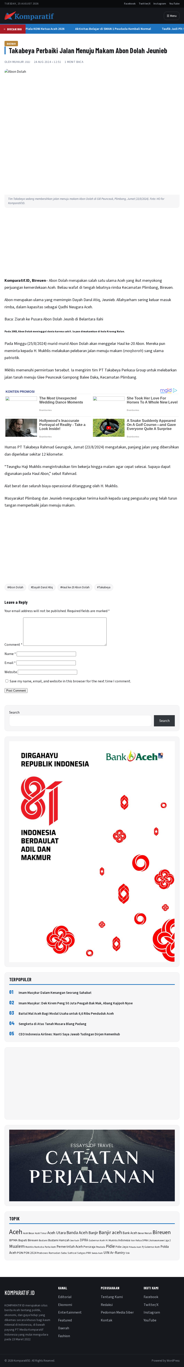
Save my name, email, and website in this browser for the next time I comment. (70, 681)
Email (10, 662)
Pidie (110, 1247)
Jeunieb (55, 498)
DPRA (84, 1240)
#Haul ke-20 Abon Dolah (75, 587)
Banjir (93, 1233)
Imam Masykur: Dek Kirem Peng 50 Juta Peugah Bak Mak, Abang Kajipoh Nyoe (76, 1003)
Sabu (64, 1253)
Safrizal (72, 1253)
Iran (133, 1240)
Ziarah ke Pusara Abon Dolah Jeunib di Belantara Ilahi (59, 319)
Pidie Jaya (122, 1247)
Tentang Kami (112, 1296)
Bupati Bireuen (28, 1240)
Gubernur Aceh (97, 1240)
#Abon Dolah (15, 587)
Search (14, 712)
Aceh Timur (41, 1233)
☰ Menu (172, 16)
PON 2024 (30, 1253)
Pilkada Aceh (135, 1247)
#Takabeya (103, 587)
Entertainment (70, 1312)
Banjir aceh (110, 1232)
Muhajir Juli (21, 62)
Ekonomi (65, 1304)
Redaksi (107, 1304)
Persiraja (89, 1247)
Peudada (100, 1247)
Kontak (106, 1320)
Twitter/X (144, 4)
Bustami (43, 1240)
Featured (65, 1320)
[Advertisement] (92, 243)
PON (20, 1252)
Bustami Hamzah (59, 1240)
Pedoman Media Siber (117, 1312)
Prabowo (42, 1253)
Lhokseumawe (156, 1240)
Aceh (15, 1232)
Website (10, 672)
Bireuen (162, 1232)
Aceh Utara (56, 1233)
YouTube (174, 4)
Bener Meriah (145, 1233)
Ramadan (54, 1253)
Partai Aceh (50, 1247)
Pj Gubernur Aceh (151, 1247)
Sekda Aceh (97, 1253)
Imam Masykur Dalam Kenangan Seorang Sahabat (55, 992)
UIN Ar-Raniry (114, 1252)
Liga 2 (167, 1240)
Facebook (130, 4)
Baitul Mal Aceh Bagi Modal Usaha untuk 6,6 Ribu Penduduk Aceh (66, 1013)
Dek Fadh (74, 1240)
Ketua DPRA (142, 1240)
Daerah (11, 43)
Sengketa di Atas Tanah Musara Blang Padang (52, 1024)
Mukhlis (29, 1247)
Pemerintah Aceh (70, 1246)
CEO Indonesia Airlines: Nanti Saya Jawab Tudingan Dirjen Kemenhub (69, 1034)
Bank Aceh (130, 1233)
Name (10, 653)
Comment (13, 644)
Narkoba (39, 1247)
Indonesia (124, 1240)
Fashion (64, 1336)
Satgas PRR (84, 1253)
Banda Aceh (77, 1233)
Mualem (17, 1246)
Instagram (159, 4)
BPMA (13, 1240)
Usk (128, 1253)
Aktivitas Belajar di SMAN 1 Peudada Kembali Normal (111, 28)
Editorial (65, 1296)
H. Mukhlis (112, 1240)
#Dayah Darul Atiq (42, 587)
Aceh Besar (28, 1233)
